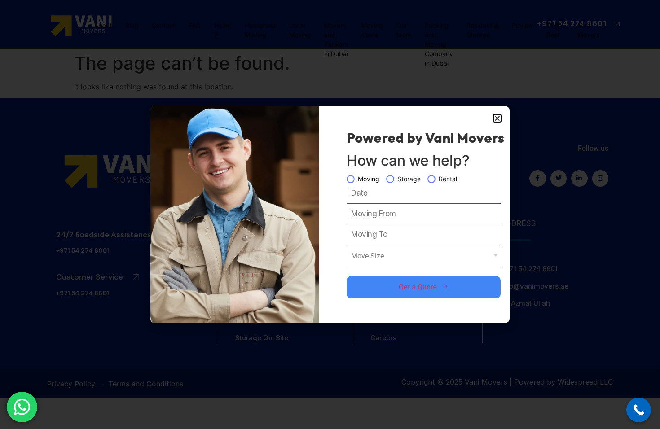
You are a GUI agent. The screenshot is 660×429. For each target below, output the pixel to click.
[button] (497, 118)
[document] (330, 214)
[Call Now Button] (638, 410)
